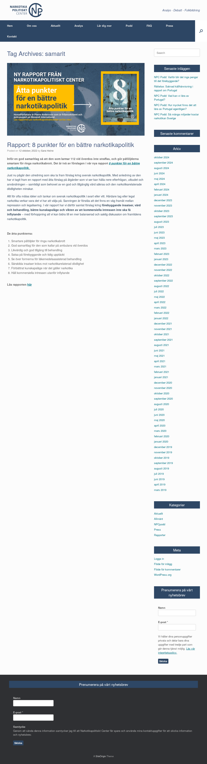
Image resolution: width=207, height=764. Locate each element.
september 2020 (163, 398)
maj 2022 (159, 297)
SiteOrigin (101, 756)
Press (169, 26)
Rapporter (159, 535)
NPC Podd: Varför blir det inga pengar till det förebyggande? (176, 79)
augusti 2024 (161, 168)
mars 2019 (160, 490)
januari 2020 (161, 441)
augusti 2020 (161, 404)
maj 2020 (159, 420)
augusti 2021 (161, 345)
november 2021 (163, 329)
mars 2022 (160, 307)
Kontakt (12, 36)
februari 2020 (161, 436)
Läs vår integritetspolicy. (176, 650)
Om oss (32, 26)
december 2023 (163, 200)
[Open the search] (201, 31)
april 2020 (159, 425)
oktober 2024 (161, 157)
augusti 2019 (161, 468)
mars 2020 (160, 431)
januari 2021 (161, 377)
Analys (78, 26)
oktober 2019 (161, 458)
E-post (163, 622)
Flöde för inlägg (163, 564)
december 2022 (163, 264)
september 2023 (163, 216)
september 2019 (163, 463)
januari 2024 (161, 195)
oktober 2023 (161, 211)
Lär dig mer (104, 26)
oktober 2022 (161, 275)
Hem (10, 26)
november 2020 (163, 388)
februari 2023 (161, 254)
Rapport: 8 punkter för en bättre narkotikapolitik (70, 144)
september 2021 (163, 340)
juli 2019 (159, 474)
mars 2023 (160, 248)
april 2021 (159, 361)
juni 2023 (159, 232)
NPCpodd (159, 524)
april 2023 (159, 243)
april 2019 (159, 484)
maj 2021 (159, 356)
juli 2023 (159, 227)
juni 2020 (159, 415)
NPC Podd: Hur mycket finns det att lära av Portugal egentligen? (175, 107)
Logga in (159, 559)
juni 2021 (159, 350)
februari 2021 (161, 372)
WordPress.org (162, 575)
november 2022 (163, 270)
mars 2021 (160, 366)
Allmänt (158, 519)
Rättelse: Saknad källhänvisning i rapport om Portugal (173, 88)
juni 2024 (159, 173)
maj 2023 (159, 237)
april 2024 (159, 184)
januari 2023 (161, 259)
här (29, 284)
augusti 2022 (161, 286)
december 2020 (163, 382)
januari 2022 (161, 318)
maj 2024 (159, 179)
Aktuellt (55, 26)
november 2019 (163, 452)
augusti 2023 (161, 221)
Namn (161, 608)
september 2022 (163, 280)
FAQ (149, 26)
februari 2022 (161, 313)
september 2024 (163, 162)
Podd (129, 26)
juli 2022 (159, 291)
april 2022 (159, 302)
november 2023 (163, 205)
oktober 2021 (161, 334)
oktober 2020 (161, 393)
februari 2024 (161, 189)
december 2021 (163, 323)
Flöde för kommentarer (167, 569)
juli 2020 (159, 409)
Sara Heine (47, 150)
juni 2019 (159, 479)
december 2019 (163, 447)
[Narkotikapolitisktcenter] (26, 10)
